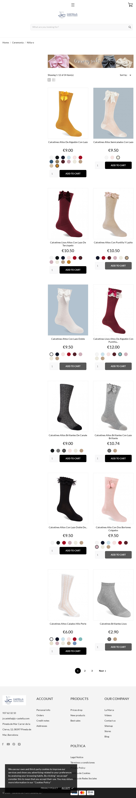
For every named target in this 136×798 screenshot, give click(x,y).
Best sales (75, 720)
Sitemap (108, 725)
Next (103, 670)
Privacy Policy (77, 767)
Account (44, 699)
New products (77, 715)
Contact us (110, 720)
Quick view (68, 141)
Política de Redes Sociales (83, 778)
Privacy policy (49, 788)
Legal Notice (76, 757)
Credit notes (42, 720)
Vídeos (108, 715)
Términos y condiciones (82, 762)
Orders (40, 715)
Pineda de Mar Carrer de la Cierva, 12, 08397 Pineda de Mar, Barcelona (16, 729)
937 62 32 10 (9, 713)
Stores (107, 731)
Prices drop (76, 710)
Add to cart (73, 173)
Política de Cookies (80, 773)
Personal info (43, 710)
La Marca (109, 710)
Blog (106, 736)
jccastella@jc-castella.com (16, 718)
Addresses (41, 725)
